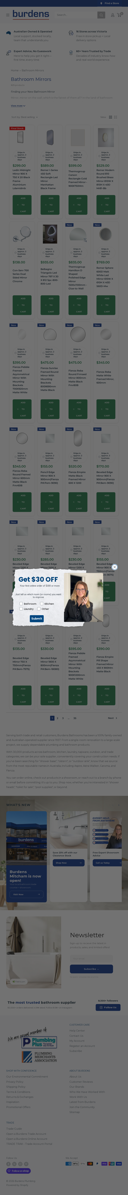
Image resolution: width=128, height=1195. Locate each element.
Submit (36, 618)
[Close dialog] (114, 567)
